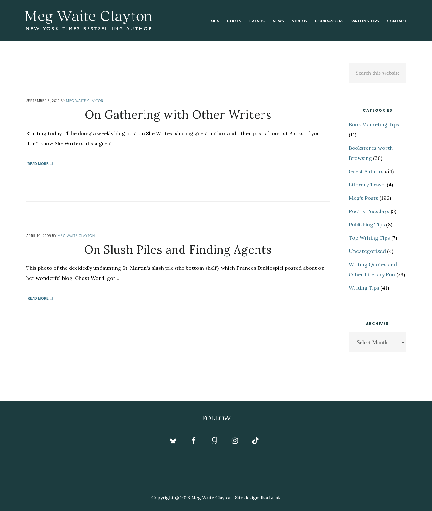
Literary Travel (367, 184)
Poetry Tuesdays (369, 211)
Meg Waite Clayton (88, 20)
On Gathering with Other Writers (178, 114)
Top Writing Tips (369, 238)
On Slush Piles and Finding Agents (178, 249)
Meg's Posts (363, 198)
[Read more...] (39, 165)
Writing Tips (364, 288)
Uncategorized (367, 251)
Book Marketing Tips (374, 124)
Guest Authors (366, 171)
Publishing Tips (367, 224)
